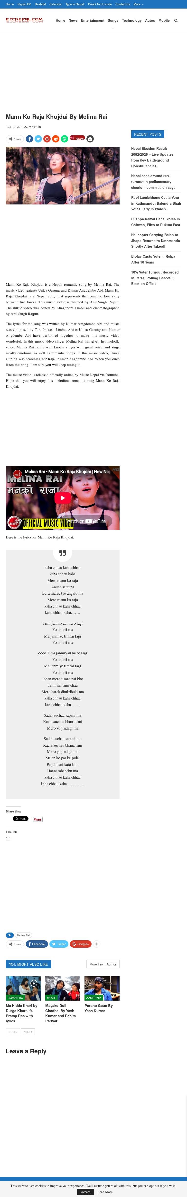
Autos (150, 20)
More (137, 4)
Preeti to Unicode (100, 4)
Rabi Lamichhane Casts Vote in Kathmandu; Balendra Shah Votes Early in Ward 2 (156, 203)
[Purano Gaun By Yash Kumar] (102, 988)
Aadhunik (94, 997)
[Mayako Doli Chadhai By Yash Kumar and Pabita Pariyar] (62, 988)
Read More (104, 1192)
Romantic (15, 997)
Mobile (164, 20)
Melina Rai (23, 935)
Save (80, 138)
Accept (85, 1191)
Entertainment (92, 20)
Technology (132, 20)
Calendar (55, 4)
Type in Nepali (74, 4)
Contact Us (122, 4)
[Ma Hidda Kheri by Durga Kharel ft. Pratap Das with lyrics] (23, 988)
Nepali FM (24, 4)
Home (10, 4)
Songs (113, 20)
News (73, 20)
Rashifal (40, 4)
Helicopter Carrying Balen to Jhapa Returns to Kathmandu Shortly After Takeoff (155, 240)
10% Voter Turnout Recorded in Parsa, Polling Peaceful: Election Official (155, 278)
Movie (51, 997)
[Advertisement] (93, 69)
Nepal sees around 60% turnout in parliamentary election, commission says (153, 181)
